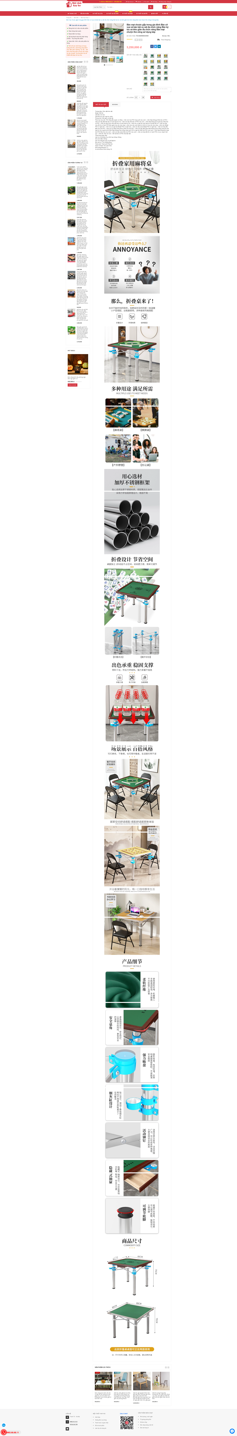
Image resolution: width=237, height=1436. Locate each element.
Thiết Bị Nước (142, 13)
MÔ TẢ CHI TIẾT (101, 104)
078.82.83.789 (73, 1424)
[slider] (130, 39)
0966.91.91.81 (73, 1421)
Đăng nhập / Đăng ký (166, 1)
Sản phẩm (85, 13)
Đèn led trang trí (144, 1428)
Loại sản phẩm (98, 7)
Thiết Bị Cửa (98, 13)
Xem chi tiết (72, 385)
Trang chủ (73, 13)
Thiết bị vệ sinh (113, 13)
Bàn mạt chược (85, 17)
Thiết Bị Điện (128, 13)
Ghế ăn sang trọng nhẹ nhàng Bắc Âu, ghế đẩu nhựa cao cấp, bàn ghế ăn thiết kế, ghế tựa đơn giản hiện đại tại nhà (161, 1395)
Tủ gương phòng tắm (145, 1419)
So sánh (147, 1)
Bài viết (155, 13)
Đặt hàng (157, 97)
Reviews (115, 104)
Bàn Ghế (76, 17)
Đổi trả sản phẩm (99, 1425)
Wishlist (139, 1)
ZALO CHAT (124, 1413)
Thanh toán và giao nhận (101, 1423)
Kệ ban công (143, 1422)
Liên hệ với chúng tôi (100, 1428)
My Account (131, 1)
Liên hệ (165, 13)
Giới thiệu (97, 1417)
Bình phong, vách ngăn (146, 1416)
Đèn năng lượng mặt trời (146, 1425)
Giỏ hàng (155, 1)
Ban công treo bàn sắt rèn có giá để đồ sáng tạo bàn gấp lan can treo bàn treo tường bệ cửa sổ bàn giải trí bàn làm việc (103, 1395)
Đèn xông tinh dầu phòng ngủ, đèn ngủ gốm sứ (77, 377)
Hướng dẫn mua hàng (101, 1420)
